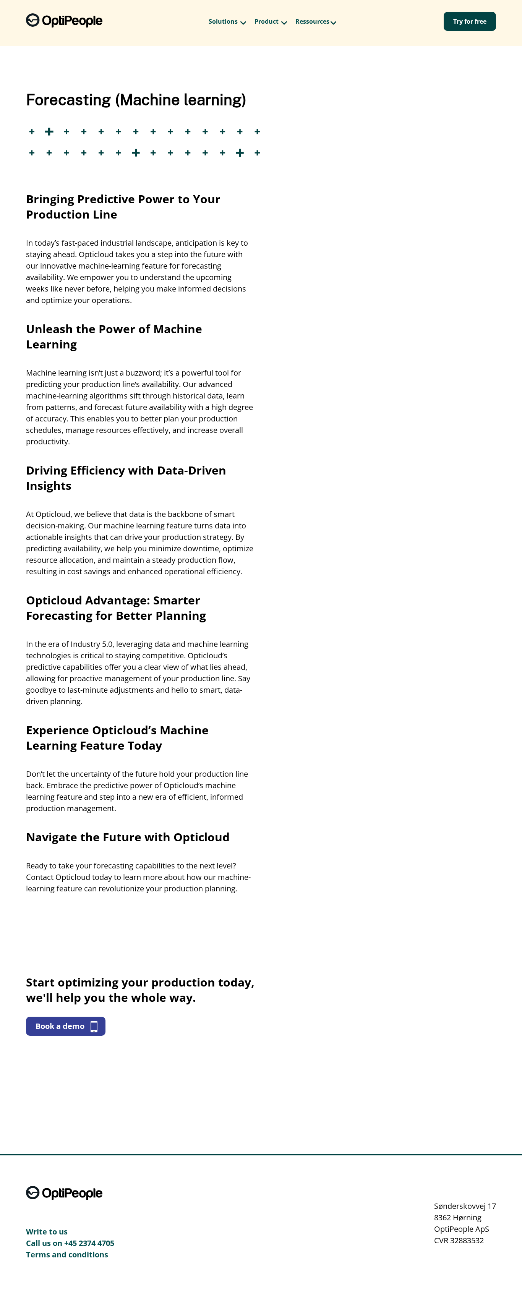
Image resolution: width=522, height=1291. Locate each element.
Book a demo (61, 1026)
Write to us (47, 1231)
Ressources (312, 21)
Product (267, 21)
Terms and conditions (67, 1254)
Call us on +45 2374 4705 (70, 1243)
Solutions (223, 21)
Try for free (469, 21)
